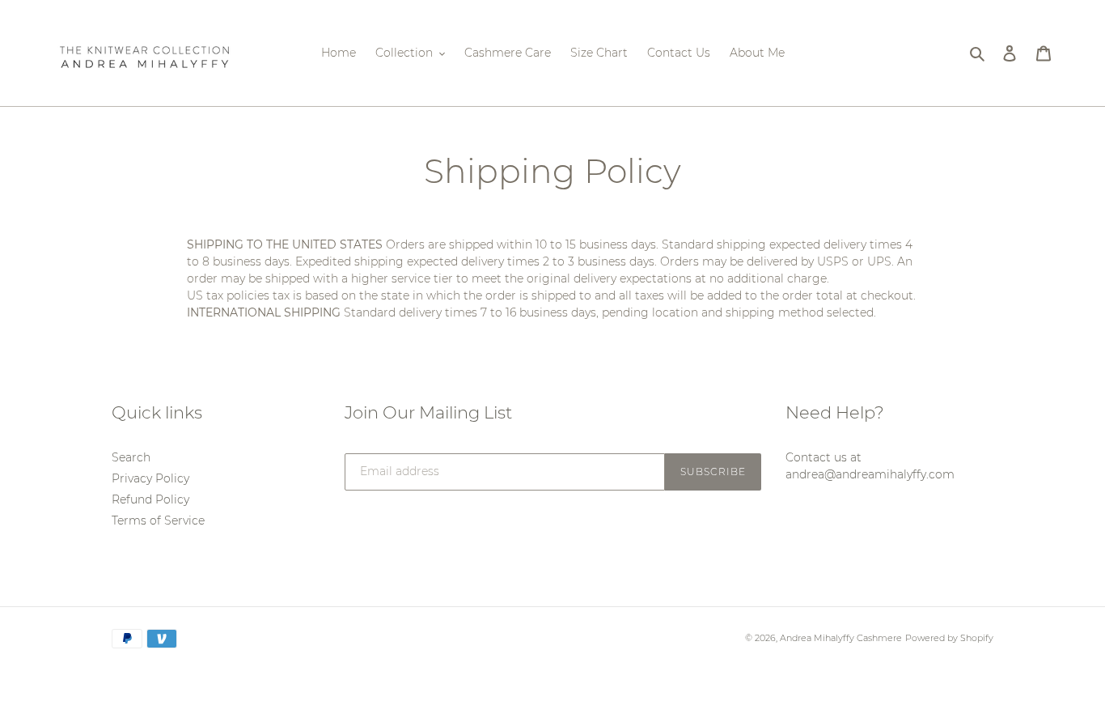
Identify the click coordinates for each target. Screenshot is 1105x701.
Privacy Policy (150, 478)
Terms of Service (158, 520)
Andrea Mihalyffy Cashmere (841, 638)
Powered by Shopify (949, 638)
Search (131, 457)
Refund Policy (150, 499)
